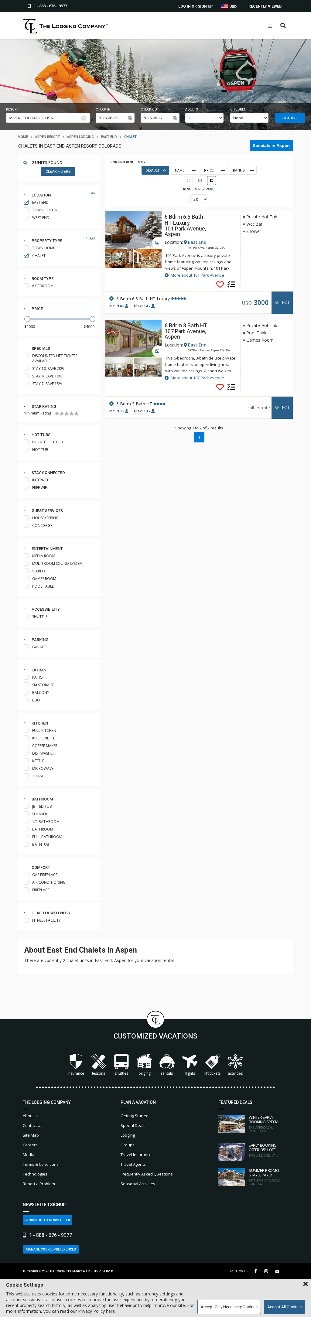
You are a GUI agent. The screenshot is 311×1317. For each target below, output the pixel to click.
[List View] (211, 180)
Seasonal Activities (138, 1183)
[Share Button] (277, 1271)
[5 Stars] (76, 413)
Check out (150, 109)
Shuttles (121, 1073)
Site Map (31, 1135)
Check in (103, 109)
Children (238, 109)
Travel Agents (133, 1164)
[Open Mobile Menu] (270, 26)
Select (282, 302)
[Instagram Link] (266, 1271)
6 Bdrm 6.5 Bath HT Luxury (184, 219)
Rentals (167, 1073)
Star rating (44, 406)
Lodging (144, 1073)
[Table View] (200, 180)
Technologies (35, 1174)
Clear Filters (58, 171)
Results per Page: (199, 189)
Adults (191, 109)
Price (37, 308)
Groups (128, 1145)
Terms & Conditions (41, 1164)
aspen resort (47, 137)
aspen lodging (80, 137)
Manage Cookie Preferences (51, 1249)
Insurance (75, 1073)
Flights (190, 1073)
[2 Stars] (62, 413)
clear (90, 193)
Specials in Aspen (271, 145)
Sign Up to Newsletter (49, 1220)
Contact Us (33, 1125)
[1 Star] (57, 413)
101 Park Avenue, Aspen (185, 231)
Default (152, 170)
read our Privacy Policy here (87, 1311)
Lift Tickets (212, 1073)
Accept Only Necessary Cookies (229, 1307)
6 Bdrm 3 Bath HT (186, 325)
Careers (30, 1145)
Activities (235, 1073)
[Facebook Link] (255, 1271)
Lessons (98, 1073)
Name (179, 170)
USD (232, 7)
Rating (239, 170)
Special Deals (133, 1125)
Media (28, 1154)
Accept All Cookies (284, 1307)
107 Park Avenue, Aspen (185, 334)
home (23, 137)
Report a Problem (39, 1183)
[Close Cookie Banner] (305, 1284)
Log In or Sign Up (195, 6)
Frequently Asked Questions (147, 1174)
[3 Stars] (66, 413)
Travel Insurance (136, 1154)
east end (109, 137)
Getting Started (135, 1115)
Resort (12, 109)
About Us (31, 1115)
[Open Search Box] (283, 25)
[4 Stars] (71, 413)
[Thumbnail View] (188, 180)
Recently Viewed (265, 6)
